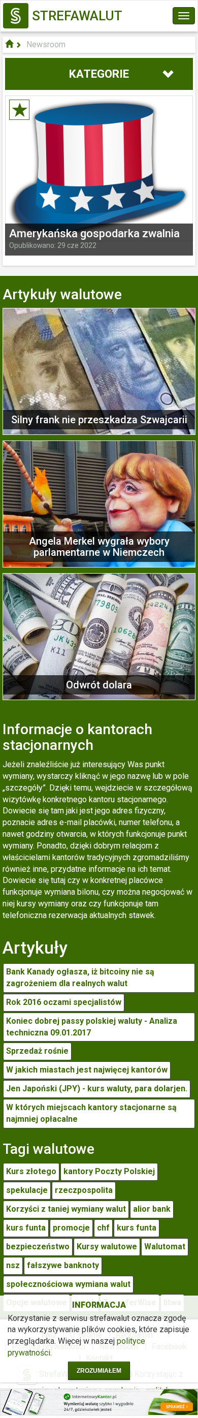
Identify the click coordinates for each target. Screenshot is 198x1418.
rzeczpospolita (84, 1190)
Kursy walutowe (107, 1246)
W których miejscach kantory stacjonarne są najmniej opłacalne (91, 1113)
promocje (71, 1228)
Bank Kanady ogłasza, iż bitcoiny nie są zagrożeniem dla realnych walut (80, 977)
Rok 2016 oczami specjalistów (63, 1002)
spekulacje (27, 1190)
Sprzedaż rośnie (37, 1051)
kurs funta (26, 1228)
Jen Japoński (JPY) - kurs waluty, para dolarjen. (96, 1088)
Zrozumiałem (99, 1370)
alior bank (152, 1209)
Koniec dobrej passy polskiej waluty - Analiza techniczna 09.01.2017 (91, 1026)
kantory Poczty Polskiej (109, 1171)
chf (103, 1228)
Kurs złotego (31, 1171)
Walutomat (164, 1246)
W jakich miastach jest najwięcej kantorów (87, 1070)
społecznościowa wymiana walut (68, 1284)
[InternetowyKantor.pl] (99, 1401)
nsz (13, 1265)
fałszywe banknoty (63, 1265)
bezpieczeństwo (38, 1246)
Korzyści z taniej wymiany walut (66, 1209)
